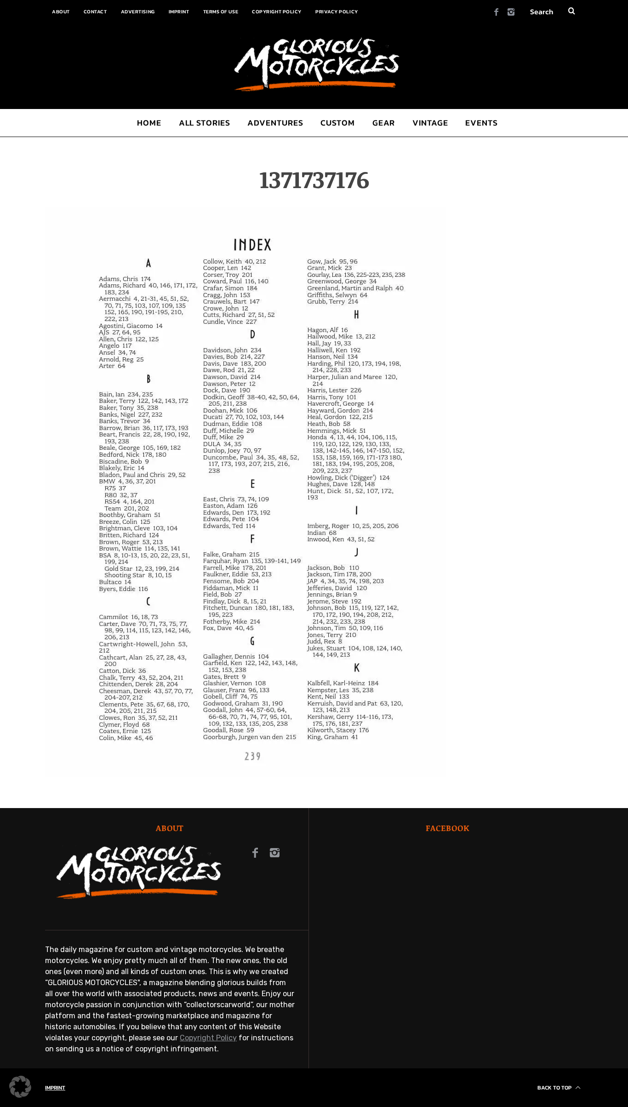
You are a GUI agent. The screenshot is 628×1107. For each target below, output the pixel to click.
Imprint (179, 11)
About (61, 11)
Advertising (138, 11)
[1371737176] (245, 774)
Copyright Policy (277, 11)
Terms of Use (221, 11)
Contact (95, 11)
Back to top (555, 1088)
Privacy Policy (336, 11)
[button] (20, 1087)
